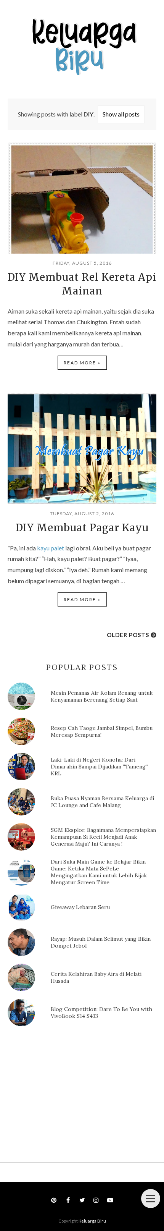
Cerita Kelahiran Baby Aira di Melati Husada (96, 977)
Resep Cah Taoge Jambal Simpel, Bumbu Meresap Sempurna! (102, 731)
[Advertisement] (65, 1097)
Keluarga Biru (92, 1220)
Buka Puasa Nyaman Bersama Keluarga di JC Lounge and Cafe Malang (102, 802)
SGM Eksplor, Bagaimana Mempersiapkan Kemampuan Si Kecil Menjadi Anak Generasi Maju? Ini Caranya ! (103, 837)
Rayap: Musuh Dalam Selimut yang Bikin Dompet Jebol (101, 942)
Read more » (82, 363)
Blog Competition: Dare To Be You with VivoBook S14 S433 (101, 1012)
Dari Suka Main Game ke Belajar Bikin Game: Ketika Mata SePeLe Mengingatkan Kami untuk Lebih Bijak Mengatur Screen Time (99, 872)
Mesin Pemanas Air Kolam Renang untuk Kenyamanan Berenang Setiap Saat (102, 696)
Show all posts (121, 114)
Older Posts (128, 634)
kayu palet (50, 548)
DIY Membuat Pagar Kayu (82, 527)
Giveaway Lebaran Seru (80, 907)
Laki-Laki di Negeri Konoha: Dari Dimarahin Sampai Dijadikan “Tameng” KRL (99, 766)
